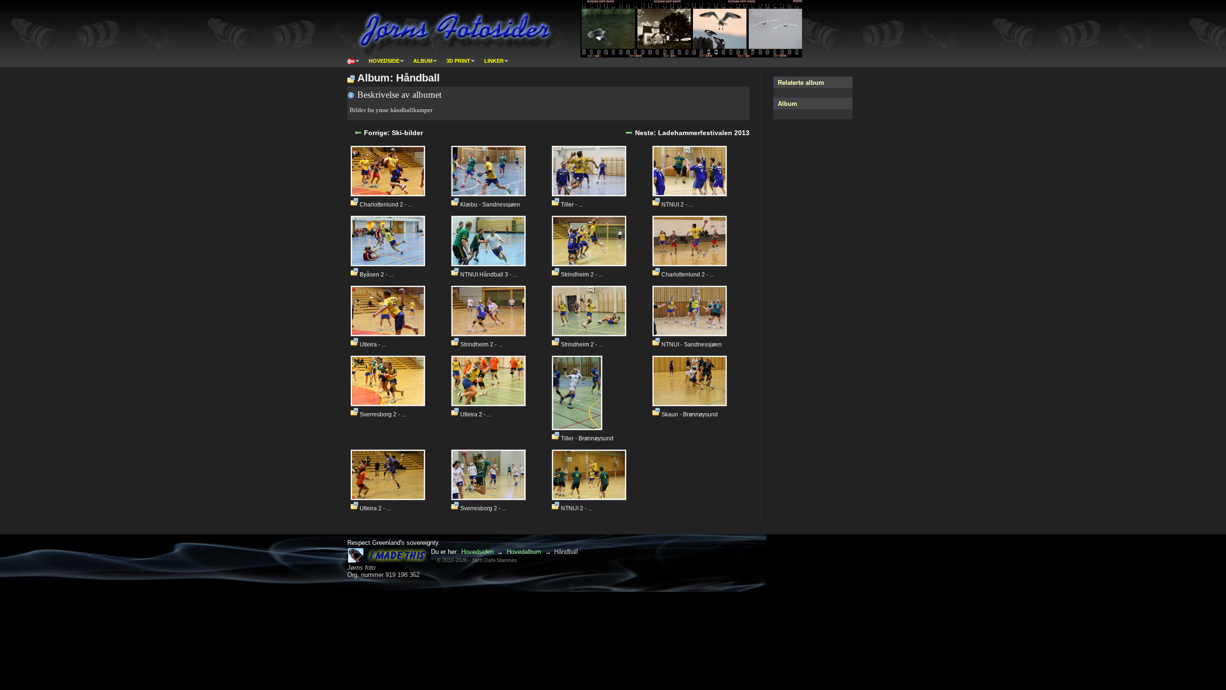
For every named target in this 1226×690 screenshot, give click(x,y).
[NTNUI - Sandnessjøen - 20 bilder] (690, 333)
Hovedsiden (477, 551)
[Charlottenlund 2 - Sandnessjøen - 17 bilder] (690, 263)
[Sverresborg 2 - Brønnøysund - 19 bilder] (489, 497)
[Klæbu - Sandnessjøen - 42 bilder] (489, 193)
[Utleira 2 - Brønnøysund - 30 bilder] (389, 497)
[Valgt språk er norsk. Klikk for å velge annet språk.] (353, 61)
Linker (494, 61)
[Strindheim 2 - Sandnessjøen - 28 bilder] (590, 333)
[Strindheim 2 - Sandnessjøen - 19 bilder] (590, 263)
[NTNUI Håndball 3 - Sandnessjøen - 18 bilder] (489, 263)
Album (422, 61)
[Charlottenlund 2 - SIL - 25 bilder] (389, 193)
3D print (458, 61)
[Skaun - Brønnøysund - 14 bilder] (690, 403)
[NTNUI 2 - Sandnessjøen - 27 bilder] (590, 497)
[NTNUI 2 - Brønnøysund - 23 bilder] (690, 193)
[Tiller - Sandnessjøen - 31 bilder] (590, 193)
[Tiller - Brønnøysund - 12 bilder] (578, 427)
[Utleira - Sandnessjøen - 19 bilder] (389, 333)
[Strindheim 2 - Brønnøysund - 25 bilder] (489, 333)
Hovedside (384, 61)
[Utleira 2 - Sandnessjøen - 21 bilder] (489, 403)
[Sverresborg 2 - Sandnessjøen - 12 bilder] (389, 403)
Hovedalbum (524, 551)
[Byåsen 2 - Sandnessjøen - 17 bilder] (389, 263)
